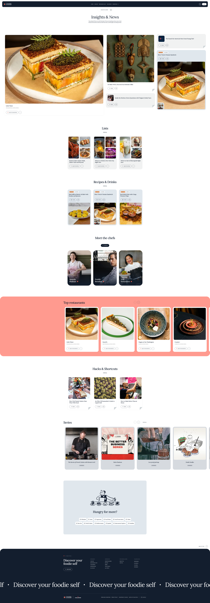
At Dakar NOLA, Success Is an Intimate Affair (120, 84)
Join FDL (121, 562)
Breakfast (131, 523)
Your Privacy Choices (123, 597)
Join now (69, 569)
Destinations (93, 566)
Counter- (177, 342)
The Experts (109, 4)
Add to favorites (13, 112)
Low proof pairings (153, 462)
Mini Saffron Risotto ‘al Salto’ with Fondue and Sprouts (78, 195)
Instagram (136, 561)
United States (144, 597)
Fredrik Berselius (98, 280)
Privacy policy (115, 597)
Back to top (201, 546)
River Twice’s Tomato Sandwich (167, 55)
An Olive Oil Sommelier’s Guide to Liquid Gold (105, 402)
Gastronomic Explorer (120, 523)
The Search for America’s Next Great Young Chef (180, 39)
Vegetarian (98, 519)
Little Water (9, 106)
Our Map (96, 4)
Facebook (136, 563)
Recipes (106, 562)
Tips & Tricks (107, 566)
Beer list (80, 523)
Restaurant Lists (102, 4)
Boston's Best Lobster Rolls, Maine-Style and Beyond (77, 161)
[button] (200, 4)
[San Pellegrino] (78, 597)
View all (105, 132)
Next (138, 302)
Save (116, 88)
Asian (91, 519)
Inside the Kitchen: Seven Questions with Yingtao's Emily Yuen (133, 98)
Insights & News (104, 9)
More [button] (20, 112)
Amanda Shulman (72, 280)
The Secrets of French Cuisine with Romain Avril (81, 462)
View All (106, 245)
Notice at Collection (133, 597)
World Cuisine (88, 523)
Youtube (136, 565)
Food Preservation (119, 519)
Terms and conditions (105, 597)
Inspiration (115, 4)
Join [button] (204, 4)
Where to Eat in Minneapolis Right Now (131, 161)
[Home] (7, 4)
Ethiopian (83, 519)
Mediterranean (99, 523)
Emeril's (105, 342)
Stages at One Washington (146, 342)
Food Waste (108, 519)
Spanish (109, 523)
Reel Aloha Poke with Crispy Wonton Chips (128, 195)
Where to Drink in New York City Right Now (104, 161)
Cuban (128, 519)
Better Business (117, 462)
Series (106, 564)
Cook (163, 58)
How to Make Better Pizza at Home (129, 402)
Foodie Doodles (190, 462)
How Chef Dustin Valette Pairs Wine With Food (78, 402)
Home (92, 4)
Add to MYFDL (75, 166)
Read (112, 88)
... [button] (82, 166)
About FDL (122, 561)
